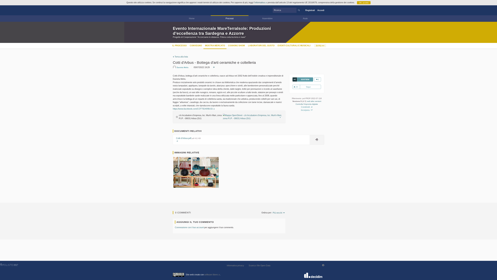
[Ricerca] (299, 10)
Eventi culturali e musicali (294, 45)
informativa (261, 2)
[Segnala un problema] (214, 67)
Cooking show (236, 45)
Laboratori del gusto (261, 45)
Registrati (310, 10)
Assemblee (267, 18)
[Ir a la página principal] (177, 10)
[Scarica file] (317, 139)
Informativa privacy (235, 265)
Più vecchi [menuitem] (277, 213)
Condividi (305, 107)
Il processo (179, 45)
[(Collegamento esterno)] (252, 117)
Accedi (320, 10)
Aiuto (305, 18)
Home (192, 18)
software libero (212, 275)
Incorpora (305, 110)
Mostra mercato (215, 45)
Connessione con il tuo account (189, 227)
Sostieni (307, 79)
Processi (230, 18)
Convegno (196, 45)
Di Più (319, 46)
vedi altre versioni (314, 101)
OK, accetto (364, 3)
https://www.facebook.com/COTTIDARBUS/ (194, 109)
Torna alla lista (181, 57)
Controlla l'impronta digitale (307, 104)
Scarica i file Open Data (259, 265)
